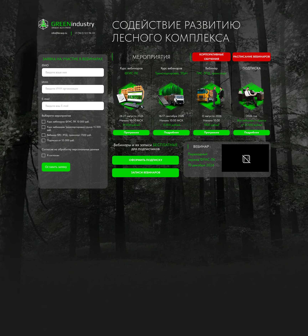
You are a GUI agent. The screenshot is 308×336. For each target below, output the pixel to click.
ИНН (45, 82)
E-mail (46, 99)
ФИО (45, 65)
